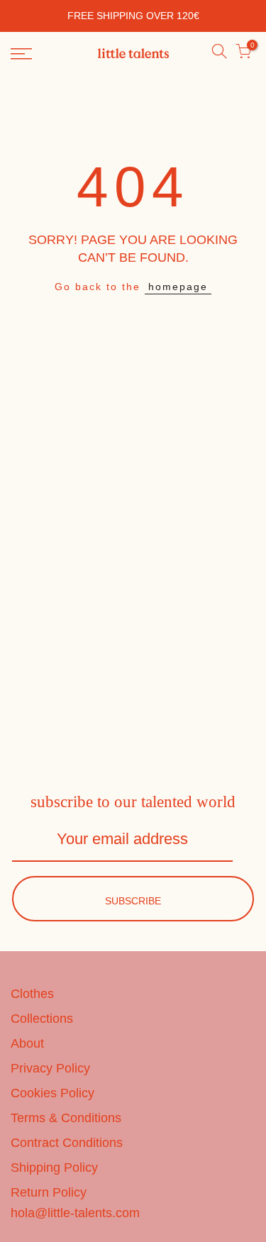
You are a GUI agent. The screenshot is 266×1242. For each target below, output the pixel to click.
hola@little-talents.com (75, 1213)
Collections (42, 1018)
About (27, 1043)
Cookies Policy (52, 1093)
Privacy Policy (50, 1068)
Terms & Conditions (66, 1118)
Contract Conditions (67, 1143)
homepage (178, 286)
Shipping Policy (54, 1167)
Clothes (32, 994)
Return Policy (49, 1192)
